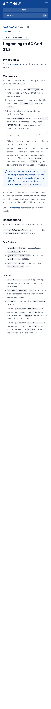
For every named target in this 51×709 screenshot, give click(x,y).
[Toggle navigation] (46, 4)
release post (15, 64)
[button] (25, 15)
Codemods (15, 208)
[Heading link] (22, 60)
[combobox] (12, 32)
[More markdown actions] (26, 37)
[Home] (13, 4)
